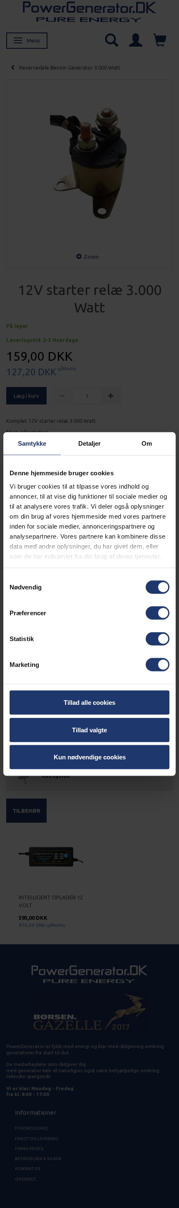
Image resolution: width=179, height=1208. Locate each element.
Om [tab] (147, 443)
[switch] (157, 613)
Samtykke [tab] (32, 443)
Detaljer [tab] (89, 443)
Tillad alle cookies (89, 702)
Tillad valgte (89, 729)
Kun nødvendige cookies (90, 757)
